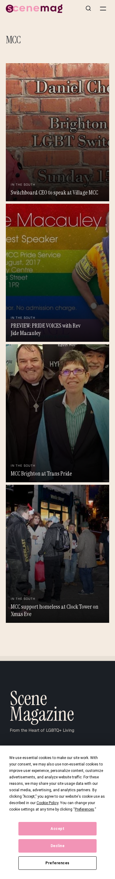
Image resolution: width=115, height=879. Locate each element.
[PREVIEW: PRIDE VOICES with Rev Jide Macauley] (57, 273)
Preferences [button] (84, 809)
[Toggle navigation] (103, 8)
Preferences (57, 863)
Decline (58, 846)
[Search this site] (88, 8)
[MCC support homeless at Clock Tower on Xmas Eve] (57, 554)
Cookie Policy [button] (47, 803)
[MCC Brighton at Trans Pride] (57, 413)
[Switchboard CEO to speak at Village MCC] (57, 132)
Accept (57, 829)
